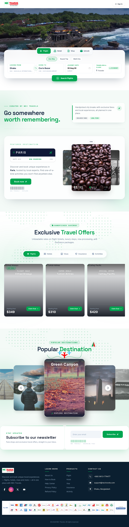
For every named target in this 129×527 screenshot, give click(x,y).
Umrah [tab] (86, 51)
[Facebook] (4, 489)
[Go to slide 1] (90, 187)
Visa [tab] (73, 51)
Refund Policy (50, 491)
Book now (19, 181)
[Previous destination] (21, 388)
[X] (17, 489)
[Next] (106, 187)
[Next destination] (108, 388)
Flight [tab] (45, 51)
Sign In (120, 4)
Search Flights (67, 78)
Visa (68, 483)
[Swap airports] (36, 68)
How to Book (50, 479)
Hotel (69, 479)
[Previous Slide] (70, 168)
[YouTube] (24, 489)
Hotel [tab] (59, 51)
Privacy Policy (51, 487)
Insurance (71, 487)
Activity (70, 491)
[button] (107, 68)
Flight (69, 475)
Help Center (50, 483)
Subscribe (111, 434)
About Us (49, 475)
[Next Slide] (113, 168)
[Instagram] (11, 489)
